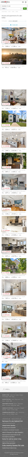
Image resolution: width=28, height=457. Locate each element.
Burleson (13, 409)
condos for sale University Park (8, 423)
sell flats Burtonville (6, 418)
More (13, 396)
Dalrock (15, 403)
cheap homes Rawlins (8, 425)
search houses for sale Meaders (12, 432)
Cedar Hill (8, 414)
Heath (13, 399)
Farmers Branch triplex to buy (9, 447)
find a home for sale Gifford (8, 436)
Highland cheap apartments (8, 443)
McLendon (4, 409)
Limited (17, 452)
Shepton (4, 414)
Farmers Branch (5, 396)
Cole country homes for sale (13, 445)
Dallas (16, 412)
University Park (21, 412)
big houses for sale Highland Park (12, 421)
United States (20, 403)
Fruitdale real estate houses (10, 430)
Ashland (3, 405)
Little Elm (9, 409)
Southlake (13, 414)
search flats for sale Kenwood (8, 441)
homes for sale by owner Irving (11, 439)
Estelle (10, 396)
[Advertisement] (14, 79)
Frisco (22, 399)
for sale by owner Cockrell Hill (8, 427)
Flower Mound (17, 399)
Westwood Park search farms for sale (11, 434)
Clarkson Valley (13, 405)
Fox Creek (8, 405)
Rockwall (22, 408)
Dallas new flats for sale (16, 418)
